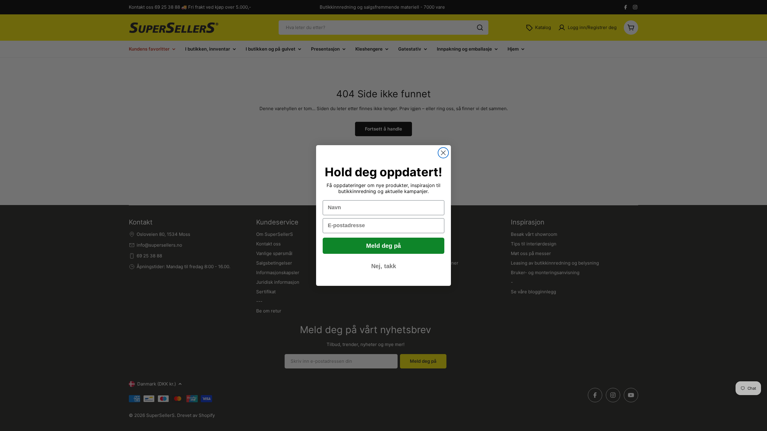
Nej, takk (383, 266)
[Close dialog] (443, 153)
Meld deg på (383, 245)
